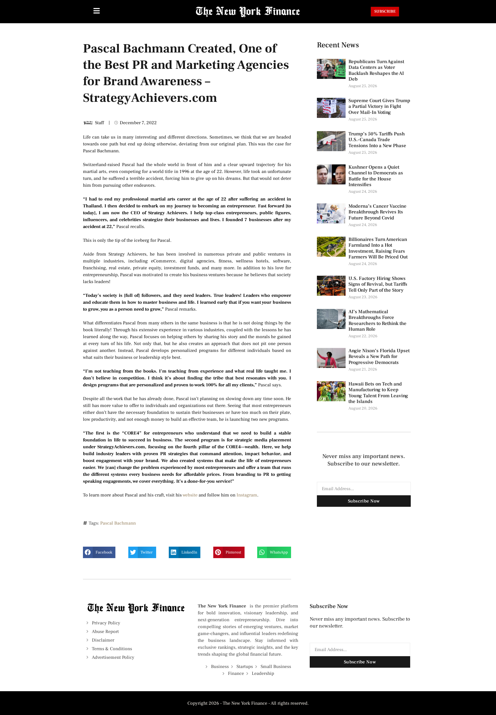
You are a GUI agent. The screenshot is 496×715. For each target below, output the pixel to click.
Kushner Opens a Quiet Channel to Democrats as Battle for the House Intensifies (375, 176)
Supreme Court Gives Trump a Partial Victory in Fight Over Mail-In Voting (379, 107)
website (190, 495)
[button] (99, 552)
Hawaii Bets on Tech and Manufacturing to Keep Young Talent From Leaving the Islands (378, 393)
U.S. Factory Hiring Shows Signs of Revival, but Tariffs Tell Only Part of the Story (377, 284)
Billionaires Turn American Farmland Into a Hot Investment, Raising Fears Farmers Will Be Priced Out (378, 248)
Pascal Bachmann (118, 523)
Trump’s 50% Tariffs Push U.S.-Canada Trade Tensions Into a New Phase (377, 140)
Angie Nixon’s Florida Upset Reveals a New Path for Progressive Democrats (379, 357)
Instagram (247, 495)
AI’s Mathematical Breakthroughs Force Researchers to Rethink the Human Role (377, 320)
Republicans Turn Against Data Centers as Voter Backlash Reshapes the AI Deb (376, 70)
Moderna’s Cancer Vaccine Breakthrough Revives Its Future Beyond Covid (377, 212)
